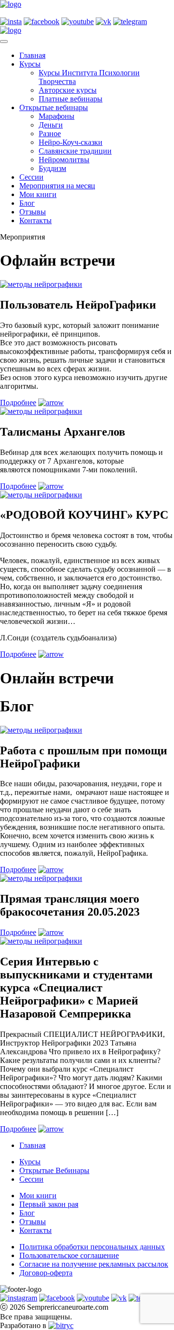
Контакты (35, 220)
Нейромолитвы (64, 160)
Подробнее (18, 402)
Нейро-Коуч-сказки (70, 142)
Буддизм (52, 168)
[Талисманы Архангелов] (41, 411)
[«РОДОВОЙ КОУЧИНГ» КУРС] (41, 495)
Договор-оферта (45, 1273)
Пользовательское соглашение (69, 1255)
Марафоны (56, 116)
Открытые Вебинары (54, 1170)
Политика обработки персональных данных (92, 1247)
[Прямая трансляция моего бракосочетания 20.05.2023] (41, 878)
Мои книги (38, 194)
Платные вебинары (70, 99)
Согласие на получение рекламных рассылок (93, 1264)
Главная (32, 55)
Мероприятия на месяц (57, 186)
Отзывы (32, 212)
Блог (27, 203)
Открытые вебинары (53, 107)
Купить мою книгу (31, 13)
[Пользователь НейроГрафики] (41, 284)
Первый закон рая (48, 1204)
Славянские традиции (75, 151)
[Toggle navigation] (4, 41)
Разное (50, 133)
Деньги (51, 125)
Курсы (30, 64)
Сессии (31, 177)
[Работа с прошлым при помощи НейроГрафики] (41, 730)
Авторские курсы (68, 90)
